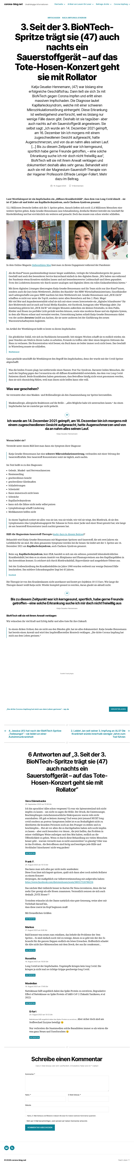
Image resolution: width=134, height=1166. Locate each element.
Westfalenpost (14, 352)
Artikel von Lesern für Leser (79, 4)
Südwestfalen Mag (41, 265)
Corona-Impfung (121, 4)
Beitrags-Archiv (102, 4)
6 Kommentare (77, 186)
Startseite (58, 4)
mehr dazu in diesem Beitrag (68, 534)
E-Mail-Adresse (74, 1095)
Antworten (30, 853)
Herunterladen (118, 709)
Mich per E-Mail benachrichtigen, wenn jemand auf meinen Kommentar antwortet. (57, 1121)
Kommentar (30, 1074)
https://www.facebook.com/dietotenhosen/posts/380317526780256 (59, 882)
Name (28, 1095)
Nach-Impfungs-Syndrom (74, 18)
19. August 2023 (59, 186)
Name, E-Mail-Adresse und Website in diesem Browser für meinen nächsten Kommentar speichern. (61, 1116)
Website (28, 1105)
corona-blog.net (13, 4)
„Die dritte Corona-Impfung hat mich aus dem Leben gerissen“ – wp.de (37, 709)
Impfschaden (54, 18)
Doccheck (12, 575)
